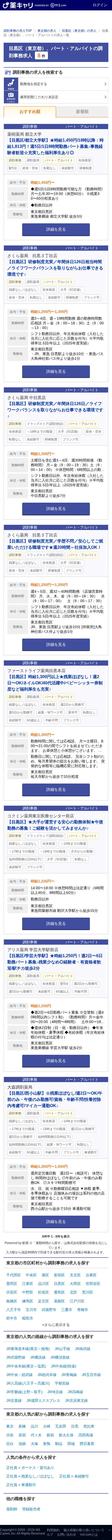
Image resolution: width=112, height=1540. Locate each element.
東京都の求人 (47, 31)
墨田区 (11, 1284)
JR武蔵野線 (15, 1357)
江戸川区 (77, 1301)
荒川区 (87, 1292)
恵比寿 (88, 1426)
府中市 (11, 1318)
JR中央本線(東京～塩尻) (26, 1366)
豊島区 (59, 1292)
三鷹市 (66, 1310)
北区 (73, 1292)
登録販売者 (31, 1509)
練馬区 (27, 1301)
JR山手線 (62, 1349)
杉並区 (43, 1292)
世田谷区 (93, 1284)
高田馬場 (85, 1435)
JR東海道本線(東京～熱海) (28, 1349)
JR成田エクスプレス (43, 1400)
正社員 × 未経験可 (74, 1476)
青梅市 (82, 1310)
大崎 (46, 1426)
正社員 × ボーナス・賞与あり (30, 1468)
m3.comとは (89, 1534)
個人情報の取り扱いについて (84, 1530)
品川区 (43, 1284)
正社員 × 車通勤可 (21, 1485)
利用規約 (53, 1530)
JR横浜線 (38, 1357)
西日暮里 (87, 1444)
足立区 (43, 1301)
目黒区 (59, 1284)
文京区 (75, 1275)
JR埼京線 (55, 1392)
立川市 (31, 1310)
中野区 (27, 1292)
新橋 (22, 1426)
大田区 (75, 1284)
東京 (10, 1426)
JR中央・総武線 (19, 1375)
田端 (71, 1444)
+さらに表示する (56, 1325)
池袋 (22, 1444)
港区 (45, 1275)
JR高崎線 (75, 1392)
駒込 (59, 1444)
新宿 (50, 1435)
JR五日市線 (91, 1375)
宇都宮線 (62, 1383)
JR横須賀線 (60, 1357)
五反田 (60, 1426)
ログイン (100, 5)
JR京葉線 (14, 1400)
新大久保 (66, 1435)
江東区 (27, 1284)
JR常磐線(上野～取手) (24, 1392)
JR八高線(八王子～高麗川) (28, 1383)
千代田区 (13, 1275)
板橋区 (11, 1301)
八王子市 (13, 1310)
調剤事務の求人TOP (18, 31)
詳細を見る (56, 229)
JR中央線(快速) (63, 1366)
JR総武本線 (47, 1375)
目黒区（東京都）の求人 (79, 31)
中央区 (31, 1275)
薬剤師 (11, 1509)
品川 (34, 1426)
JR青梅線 (69, 1375)
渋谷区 (11, 1292)
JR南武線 (82, 1349)
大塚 (34, 1444)
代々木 (36, 1435)
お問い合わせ (66, 1534)
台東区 (91, 1275)
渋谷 (10, 1435)
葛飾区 (59, 1301)
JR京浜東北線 (76, 1400)
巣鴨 (46, 1444)
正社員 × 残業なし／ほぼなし (30, 1476)
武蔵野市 (49, 1310)
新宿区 (59, 1275)
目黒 (74, 1426)
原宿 (22, 1435)
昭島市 (27, 1318)
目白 (10, 1444)
